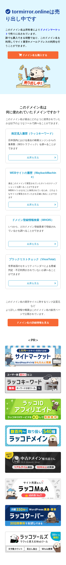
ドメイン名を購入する (35, 55)
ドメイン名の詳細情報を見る (33, 322)
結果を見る (33, 157)
